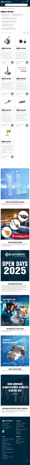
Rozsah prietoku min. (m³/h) (8, 21)
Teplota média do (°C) (6, 25)
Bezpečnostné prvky (20, 426)
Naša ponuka (5, 440)
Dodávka (4, 441)
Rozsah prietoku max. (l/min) (8, 18)
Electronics (18, 432)
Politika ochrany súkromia (7, 457)
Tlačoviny (4, 454)
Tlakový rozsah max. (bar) (7, 28)
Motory (17, 427)
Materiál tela (4, 14)
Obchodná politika (6, 443)
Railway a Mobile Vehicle (21, 429)
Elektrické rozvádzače (20, 423)
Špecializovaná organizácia (7, 438)
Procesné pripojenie (16, 14)
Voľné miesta (5, 458)
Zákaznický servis (19, 438)
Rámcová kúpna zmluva (7, 448)
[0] (26, 2)
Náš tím (17, 440)
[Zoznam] (24, 32)
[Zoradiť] (27, 32)
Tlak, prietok (18, 430)
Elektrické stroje (19, 424)
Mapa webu (18, 433)
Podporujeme (5, 455)
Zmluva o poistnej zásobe (7, 452)
